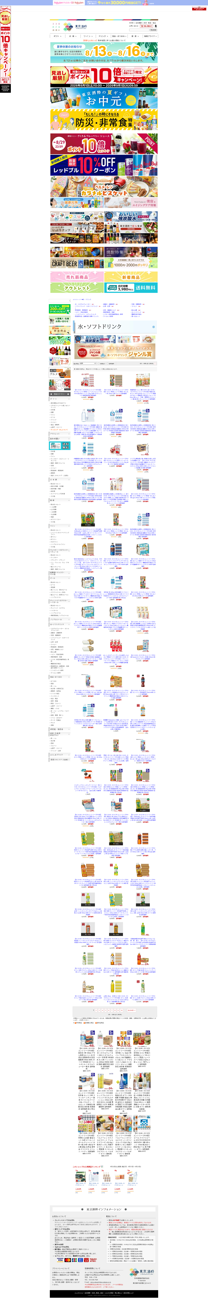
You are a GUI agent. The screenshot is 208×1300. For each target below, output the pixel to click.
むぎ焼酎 (53, 509)
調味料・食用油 (56, 691)
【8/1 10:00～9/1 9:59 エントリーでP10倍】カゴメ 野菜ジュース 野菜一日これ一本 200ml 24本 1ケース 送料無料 (116, 391)
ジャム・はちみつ (56, 718)
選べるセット (136, 316)
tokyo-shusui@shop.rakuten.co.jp (100, 1282)
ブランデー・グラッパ (58, 560)
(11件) (91, 763)
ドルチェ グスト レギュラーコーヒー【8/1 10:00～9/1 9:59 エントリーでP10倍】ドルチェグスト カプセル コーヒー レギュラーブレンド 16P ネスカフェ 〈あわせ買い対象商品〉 (88, 788)
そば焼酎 (53, 514)
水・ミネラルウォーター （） (85, 304)
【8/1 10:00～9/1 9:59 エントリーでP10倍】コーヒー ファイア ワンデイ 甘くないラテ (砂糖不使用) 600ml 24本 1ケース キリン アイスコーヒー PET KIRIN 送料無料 (116, 562)
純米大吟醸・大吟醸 (57, 486)
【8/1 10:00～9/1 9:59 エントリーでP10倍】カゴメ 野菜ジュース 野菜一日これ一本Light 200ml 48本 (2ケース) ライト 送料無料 (88, 692)
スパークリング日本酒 (58, 494)
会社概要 (139, 23)
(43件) (146, 633)
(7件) (146, 733)
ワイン (53, 415)
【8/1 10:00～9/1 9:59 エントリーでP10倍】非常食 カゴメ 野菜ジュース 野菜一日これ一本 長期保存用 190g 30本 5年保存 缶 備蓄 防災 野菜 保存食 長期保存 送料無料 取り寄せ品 (116, 788)
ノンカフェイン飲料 (57, 670)
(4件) (91, 399)
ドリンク (53, 420)
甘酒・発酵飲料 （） (138, 304)
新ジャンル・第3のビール (59, 590)
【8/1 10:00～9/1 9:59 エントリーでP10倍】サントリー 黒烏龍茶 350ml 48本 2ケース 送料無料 (143, 692)
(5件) (119, 537)
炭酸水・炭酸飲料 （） (111, 304)
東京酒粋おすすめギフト (58, 403)
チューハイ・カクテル (58, 608)
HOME (131, 23)
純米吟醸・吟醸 (56, 489)
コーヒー (53, 422)
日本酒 (53, 410)
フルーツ (53, 746)
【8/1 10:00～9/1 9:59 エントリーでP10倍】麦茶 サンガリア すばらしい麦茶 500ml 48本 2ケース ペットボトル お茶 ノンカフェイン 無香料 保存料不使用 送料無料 (115, 942)
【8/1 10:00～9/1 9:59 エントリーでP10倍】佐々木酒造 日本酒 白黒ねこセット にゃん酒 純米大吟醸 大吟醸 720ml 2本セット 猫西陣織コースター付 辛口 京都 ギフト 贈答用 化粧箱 (141, 1100)
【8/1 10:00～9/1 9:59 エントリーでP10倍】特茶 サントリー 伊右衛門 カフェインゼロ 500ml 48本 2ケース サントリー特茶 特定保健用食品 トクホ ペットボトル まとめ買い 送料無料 (143, 883)
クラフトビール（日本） (58, 592)
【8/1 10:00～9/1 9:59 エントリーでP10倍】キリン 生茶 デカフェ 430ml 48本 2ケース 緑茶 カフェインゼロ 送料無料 (143, 998)
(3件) (119, 436)
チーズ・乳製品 (56, 720)
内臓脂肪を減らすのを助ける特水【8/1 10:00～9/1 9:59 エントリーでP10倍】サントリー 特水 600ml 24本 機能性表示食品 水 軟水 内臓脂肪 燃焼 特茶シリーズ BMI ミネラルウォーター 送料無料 (88, 462)
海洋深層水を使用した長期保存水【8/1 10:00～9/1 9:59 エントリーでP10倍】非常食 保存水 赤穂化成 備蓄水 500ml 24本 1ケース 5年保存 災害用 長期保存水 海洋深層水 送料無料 (143, 428)
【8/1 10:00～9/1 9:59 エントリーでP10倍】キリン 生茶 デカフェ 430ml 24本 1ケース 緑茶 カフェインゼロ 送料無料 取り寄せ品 (88, 970)
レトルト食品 (55, 693)
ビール (53, 417)
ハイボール (54, 610)
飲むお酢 (53, 652)
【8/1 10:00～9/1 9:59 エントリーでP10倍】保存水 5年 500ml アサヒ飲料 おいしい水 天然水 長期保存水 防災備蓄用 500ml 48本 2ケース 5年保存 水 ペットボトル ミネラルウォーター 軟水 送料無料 (116, 818)
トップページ (79, 1293)
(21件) (146, 472)
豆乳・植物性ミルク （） (111, 310)
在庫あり (102, 363)
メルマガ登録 (109, 1293)
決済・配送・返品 (150, 23)
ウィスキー (54, 557)
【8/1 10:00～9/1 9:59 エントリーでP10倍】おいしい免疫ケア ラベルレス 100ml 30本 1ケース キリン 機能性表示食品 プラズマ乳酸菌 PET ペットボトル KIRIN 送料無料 (143, 562)
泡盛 (52, 517)
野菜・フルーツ (56, 703)
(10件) (119, 668)
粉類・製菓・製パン (57, 715)
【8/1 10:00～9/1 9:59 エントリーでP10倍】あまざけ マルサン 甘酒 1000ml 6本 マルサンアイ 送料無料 (142, 657)
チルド (53, 722)
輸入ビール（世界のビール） (60, 595)
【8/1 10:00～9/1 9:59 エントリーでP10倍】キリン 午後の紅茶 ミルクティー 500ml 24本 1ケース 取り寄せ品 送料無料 (88, 998)
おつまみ (53, 681)
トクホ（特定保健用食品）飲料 (113, 314)
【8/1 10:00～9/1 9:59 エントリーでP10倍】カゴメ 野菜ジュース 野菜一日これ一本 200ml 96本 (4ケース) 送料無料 (88, 757)
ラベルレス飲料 (56, 673)
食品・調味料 (55, 425)
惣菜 (52, 683)
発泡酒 (53, 587)
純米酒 (53, 491)
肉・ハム (53, 686)
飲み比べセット (56, 484)
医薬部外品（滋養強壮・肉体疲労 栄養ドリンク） (60, 667)
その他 (53, 496)
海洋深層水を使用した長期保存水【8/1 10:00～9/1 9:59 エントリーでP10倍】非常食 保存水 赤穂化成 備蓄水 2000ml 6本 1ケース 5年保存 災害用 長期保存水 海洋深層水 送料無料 (116, 428)
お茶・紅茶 (54, 642)
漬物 (52, 725)
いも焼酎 (53, 507)
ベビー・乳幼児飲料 (57, 654)
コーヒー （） (136, 306)
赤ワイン (53, 537)
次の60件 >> (131, 1010)
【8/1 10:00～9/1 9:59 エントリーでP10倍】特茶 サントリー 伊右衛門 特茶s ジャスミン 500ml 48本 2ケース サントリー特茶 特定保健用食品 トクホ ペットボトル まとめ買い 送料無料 (116, 912)
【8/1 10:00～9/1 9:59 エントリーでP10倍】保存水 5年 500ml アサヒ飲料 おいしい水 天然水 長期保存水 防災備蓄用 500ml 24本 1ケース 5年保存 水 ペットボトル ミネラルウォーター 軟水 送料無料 (88, 818)
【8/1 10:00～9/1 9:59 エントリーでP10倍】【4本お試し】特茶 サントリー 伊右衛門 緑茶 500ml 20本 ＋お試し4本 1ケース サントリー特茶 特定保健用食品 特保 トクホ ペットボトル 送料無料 (88, 533)
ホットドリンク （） (138, 312)
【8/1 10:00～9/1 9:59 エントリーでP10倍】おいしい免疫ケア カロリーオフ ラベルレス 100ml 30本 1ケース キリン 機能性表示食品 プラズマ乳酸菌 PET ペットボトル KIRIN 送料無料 (88, 595)
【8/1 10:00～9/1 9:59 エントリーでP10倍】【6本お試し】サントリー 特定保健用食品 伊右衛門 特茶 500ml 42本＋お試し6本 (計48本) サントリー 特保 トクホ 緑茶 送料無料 (115, 851)
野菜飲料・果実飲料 (57, 470)
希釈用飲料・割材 (56, 657)
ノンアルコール (56, 597)
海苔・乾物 (54, 701)
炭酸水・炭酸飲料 (56, 633)
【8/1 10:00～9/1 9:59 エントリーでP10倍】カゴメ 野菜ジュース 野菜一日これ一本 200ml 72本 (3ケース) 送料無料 (116, 531)
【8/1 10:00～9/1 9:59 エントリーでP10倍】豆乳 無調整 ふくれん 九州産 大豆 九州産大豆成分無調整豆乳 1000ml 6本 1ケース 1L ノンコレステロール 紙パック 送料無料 (143, 625)
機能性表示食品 (56, 663)
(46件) (91, 665)
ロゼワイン (54, 542)
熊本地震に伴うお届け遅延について (104, 40)
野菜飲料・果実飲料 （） (83, 310)
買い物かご (118, 1293)
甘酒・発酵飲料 (56, 635)
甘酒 (52, 465)
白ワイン (53, 539)
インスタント (55, 696)
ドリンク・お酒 (56, 751)
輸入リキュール (56, 567)
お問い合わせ (133, 26)
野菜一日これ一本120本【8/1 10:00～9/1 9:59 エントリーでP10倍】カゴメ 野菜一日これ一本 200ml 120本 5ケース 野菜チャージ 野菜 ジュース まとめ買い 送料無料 (116, 759)
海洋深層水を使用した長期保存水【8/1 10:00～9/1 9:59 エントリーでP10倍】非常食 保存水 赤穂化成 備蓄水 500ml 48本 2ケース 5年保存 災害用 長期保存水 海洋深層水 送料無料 (143, 533)
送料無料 (111, 363)
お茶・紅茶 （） (108, 306)
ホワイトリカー (56, 519)
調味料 (53, 473)
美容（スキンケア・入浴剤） (60, 475)
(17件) (91, 857)
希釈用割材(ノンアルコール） (60, 615)
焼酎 (52, 412)
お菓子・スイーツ (56, 427)
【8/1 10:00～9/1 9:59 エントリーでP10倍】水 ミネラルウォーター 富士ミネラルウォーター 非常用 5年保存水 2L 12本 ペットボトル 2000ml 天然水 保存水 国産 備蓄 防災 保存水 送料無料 (105, 1057)
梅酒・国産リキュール (58, 463)
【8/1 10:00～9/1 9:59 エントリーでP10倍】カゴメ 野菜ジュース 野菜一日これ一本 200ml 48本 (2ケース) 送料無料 (143, 594)
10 (121, 1010)
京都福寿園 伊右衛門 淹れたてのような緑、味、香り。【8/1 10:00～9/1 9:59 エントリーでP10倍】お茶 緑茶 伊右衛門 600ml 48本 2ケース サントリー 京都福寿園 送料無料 (143, 942)
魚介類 (53, 741)
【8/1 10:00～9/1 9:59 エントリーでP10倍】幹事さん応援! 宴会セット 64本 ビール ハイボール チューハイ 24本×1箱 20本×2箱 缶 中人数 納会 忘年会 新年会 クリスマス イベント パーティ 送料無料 (86, 1142)
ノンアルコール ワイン (58, 544)
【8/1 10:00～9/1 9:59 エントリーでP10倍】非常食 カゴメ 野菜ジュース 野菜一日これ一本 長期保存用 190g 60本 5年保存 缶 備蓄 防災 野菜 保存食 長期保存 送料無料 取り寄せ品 (142, 788)
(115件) (146, 403)
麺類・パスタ (55, 708)
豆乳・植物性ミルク (57, 649)
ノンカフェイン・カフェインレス (85, 314)
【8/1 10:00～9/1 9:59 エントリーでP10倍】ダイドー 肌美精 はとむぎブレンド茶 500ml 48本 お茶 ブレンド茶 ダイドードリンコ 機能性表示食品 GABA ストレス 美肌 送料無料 (116, 694)
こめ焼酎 (53, 512)
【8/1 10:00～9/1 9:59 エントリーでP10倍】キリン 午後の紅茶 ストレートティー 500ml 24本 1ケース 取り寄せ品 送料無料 (143, 970)
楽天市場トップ (128, 1293)
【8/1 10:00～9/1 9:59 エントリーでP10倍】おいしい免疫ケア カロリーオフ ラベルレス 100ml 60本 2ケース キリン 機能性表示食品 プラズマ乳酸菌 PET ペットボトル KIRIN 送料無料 (116, 625)
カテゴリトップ (76, 299)
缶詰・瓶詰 (54, 698)
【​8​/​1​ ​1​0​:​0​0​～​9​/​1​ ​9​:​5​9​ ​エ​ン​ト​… (81, 1185)
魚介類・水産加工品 (57, 688)
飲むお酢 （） (136, 310)
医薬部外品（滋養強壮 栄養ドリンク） (87, 316)
